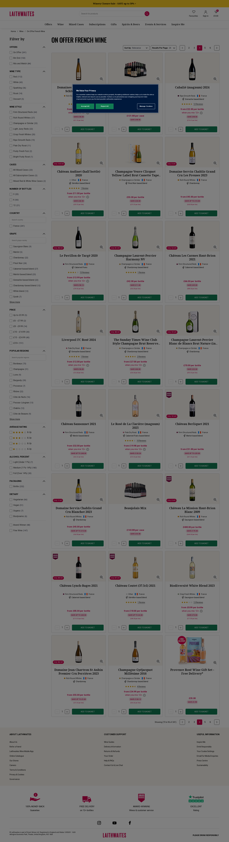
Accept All (85, 106)
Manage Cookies (146, 106)
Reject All (105, 106)
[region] (115, 98)
